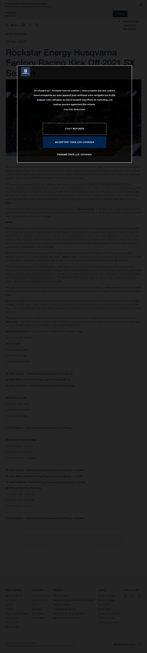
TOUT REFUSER (74, 128)
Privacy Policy (68, 109)
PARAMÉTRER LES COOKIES (74, 154)
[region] (74, 114)
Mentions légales (79, 109)
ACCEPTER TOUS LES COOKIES (74, 142)
